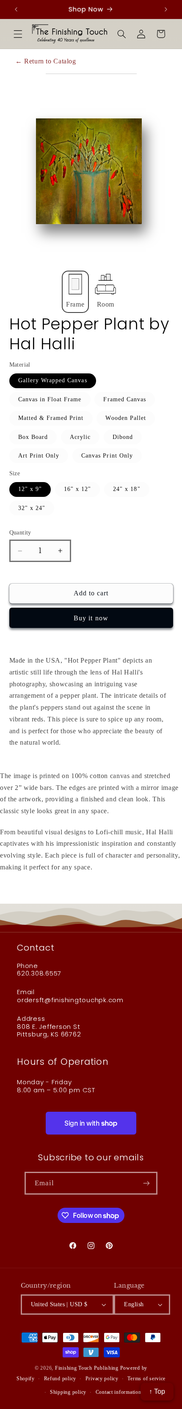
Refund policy (60, 1378)
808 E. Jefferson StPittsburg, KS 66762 (49, 1030)
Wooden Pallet (125, 418)
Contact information (118, 1392)
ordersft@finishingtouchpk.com (70, 999)
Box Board (33, 437)
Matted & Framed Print (51, 418)
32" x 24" (31, 508)
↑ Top (157, 1391)
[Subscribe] (146, 1183)
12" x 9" (30, 489)
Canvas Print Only (107, 455)
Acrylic (80, 437)
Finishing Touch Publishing (87, 1368)
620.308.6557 (39, 973)
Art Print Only (39, 455)
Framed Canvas (124, 399)
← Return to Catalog (45, 61)
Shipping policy (68, 1392)
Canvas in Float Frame (50, 399)
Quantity (20, 532)
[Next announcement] (166, 9)
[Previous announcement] (16, 9)
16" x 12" (77, 489)
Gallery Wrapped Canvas (52, 380)
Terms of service (146, 1378)
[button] (18, 34)
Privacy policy (102, 1378)
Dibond (123, 437)
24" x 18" (126, 489)
